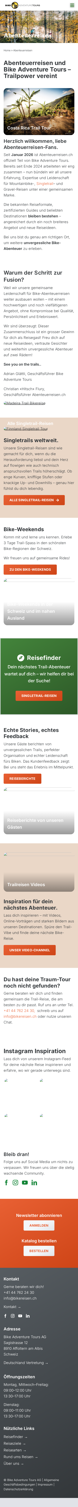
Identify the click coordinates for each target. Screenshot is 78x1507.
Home (7, 50)
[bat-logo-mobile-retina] (22, 3)
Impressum (45, 1484)
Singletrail (44, 183)
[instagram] (15, 1182)
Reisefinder (14, 1437)
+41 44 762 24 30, (20, 1011)
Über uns (12, 1463)
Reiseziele (13, 1443)
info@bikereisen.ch (20, 1016)
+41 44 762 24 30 (19, 1292)
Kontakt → (13, 1307)
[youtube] (25, 1182)
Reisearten (13, 1450)
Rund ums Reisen (19, 1457)
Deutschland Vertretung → (26, 1363)
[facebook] (6, 1182)
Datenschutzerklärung (18, 1489)
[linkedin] (34, 1182)
